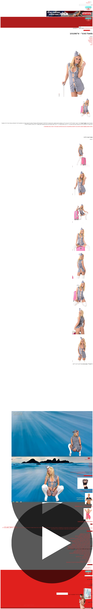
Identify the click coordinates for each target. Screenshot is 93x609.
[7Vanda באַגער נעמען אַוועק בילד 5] (81, 333)
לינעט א (18, 527)
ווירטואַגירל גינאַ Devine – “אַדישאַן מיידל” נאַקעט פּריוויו (79, 547)
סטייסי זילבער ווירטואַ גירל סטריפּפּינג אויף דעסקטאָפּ (80, 553)
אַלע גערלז (88, 2)
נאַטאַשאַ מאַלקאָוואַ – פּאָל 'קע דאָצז (83, 556)
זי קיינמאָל (56, 527)
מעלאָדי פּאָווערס (86, 528)
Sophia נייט (71, 528)
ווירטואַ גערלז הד (87, 28)
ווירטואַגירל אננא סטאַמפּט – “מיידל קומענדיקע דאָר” (79, 540)
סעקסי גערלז (87, 567)
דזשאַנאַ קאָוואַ (27, 527)
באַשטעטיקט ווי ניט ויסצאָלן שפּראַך (85, 576)
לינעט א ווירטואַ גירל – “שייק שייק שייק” (82, 542)
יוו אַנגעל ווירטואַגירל (86, 557)
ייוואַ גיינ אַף (48, 527)
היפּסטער (32, 527)
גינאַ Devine (36, 527)
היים (89, 1)
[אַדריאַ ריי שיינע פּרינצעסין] (84, 488)
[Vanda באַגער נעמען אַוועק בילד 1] (81, 194)
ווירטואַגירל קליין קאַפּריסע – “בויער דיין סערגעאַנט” (80, 538)
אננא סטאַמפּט (77, 527)
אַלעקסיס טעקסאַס (83, 527)
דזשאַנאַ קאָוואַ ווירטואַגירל (85, 561)
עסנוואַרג (40, 527)
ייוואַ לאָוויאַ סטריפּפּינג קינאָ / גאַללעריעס (82, 550)
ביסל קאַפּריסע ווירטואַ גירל (85, 554)
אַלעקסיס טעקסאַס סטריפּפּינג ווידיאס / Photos (81, 543)
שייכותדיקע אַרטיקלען (88, 475)
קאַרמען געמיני (65, 527)
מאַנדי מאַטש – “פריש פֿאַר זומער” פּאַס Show (81, 541)
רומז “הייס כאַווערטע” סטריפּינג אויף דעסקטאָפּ (81, 545)
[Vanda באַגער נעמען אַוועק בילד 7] (81, 361)
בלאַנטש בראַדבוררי (72, 527)
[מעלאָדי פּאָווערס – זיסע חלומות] (88, 519)
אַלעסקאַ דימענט (89, 527)
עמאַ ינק (52, 527)
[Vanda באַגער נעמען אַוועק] (81, 167)
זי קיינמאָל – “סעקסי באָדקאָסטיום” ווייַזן (82, 539)
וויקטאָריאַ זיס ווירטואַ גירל (85, 558)
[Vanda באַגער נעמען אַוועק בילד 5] (80, 306)
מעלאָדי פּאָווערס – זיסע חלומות (85, 521)
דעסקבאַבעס (61, 527)
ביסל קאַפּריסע (10, 527)
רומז (57, 528)
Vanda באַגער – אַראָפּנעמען (84, 534)
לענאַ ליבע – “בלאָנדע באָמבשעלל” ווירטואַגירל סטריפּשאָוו (78, 546)
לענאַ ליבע (23, 527)
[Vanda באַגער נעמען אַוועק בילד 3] (81, 250)
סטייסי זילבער (66, 528)
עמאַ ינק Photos (87, 555)
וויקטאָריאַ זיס (53, 528)
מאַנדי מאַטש (22, 605)
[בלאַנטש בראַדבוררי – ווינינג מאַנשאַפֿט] (88, 503)
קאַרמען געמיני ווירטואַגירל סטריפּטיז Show (81, 551)
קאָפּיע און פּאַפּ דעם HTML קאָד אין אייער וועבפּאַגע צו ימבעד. (80, 594)
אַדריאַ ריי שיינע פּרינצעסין (81, 473)
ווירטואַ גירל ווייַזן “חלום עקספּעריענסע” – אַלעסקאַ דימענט (78, 548)
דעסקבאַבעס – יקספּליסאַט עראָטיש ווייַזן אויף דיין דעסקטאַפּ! (78, 562)
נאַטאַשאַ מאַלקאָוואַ (80, 528)
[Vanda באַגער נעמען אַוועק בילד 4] (81, 278)
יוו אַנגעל (44, 527)
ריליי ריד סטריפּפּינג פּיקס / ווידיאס (83, 549)
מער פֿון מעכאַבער (80, 475)
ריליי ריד (75, 528)
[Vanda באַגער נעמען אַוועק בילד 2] (81, 222)
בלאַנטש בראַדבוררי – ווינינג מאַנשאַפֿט (77, 472)
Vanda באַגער (87, 459)
